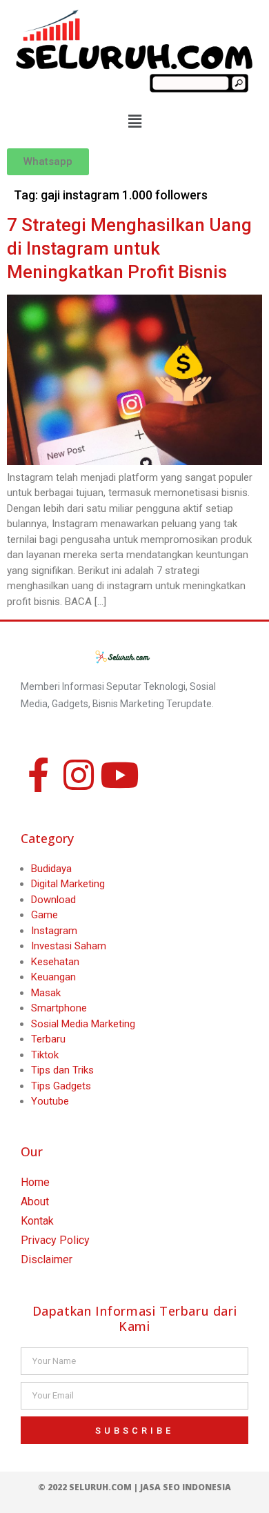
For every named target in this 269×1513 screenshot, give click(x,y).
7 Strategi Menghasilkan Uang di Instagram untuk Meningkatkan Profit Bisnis (129, 248)
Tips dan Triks (62, 1070)
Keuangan (53, 977)
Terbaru (48, 1039)
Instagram (54, 930)
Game (44, 915)
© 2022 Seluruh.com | (89, 1487)
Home (35, 1182)
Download (53, 899)
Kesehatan (55, 962)
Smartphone (59, 1008)
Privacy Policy (55, 1240)
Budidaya (51, 868)
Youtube (50, 1101)
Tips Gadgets (61, 1086)
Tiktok (45, 1055)
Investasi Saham (68, 946)
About (35, 1201)
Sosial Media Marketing (83, 1024)
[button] (134, 121)
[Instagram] (78, 775)
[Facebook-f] (38, 775)
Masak (46, 993)
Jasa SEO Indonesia (185, 1487)
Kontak (37, 1220)
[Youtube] (119, 775)
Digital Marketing (68, 884)
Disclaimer (46, 1259)
